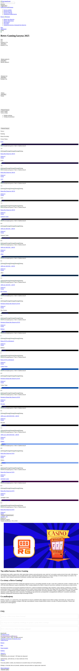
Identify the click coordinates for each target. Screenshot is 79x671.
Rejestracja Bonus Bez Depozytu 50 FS (10, 303)
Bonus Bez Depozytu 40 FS (7, 491)
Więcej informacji (5, 668)
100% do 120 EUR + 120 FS (8, 266)
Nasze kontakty (4, 648)
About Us (3, 653)
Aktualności (3, 29)
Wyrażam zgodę (4, 669)
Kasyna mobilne (8, 10)
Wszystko (3, 43)
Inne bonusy (7, 22)
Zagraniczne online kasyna (10, 14)
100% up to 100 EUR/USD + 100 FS (10, 416)
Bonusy (3, 16)
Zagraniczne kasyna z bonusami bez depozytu (15, 25)
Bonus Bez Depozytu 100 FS (8, 153)
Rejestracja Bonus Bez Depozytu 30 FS (10, 378)
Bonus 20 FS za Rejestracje (7, 341)
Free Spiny (6, 23)
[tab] (39, 616)
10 (6, 516)
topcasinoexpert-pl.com (6, 636)
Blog (2, 27)
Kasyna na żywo (8, 11)
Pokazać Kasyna (5, 110)
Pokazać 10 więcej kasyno (7, 515)
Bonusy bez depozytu (9, 19)
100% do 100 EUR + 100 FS (8, 228)
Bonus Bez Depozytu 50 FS (7, 453)
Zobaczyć (3, 156)
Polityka (3, 650)
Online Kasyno (4, 7)
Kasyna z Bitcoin (8, 12)
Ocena (2, 157)
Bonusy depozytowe (9, 20)
